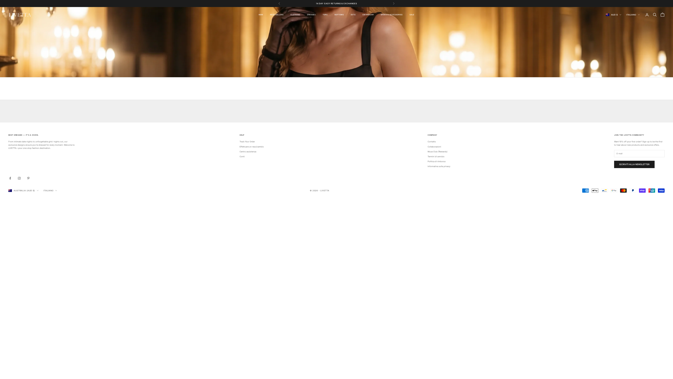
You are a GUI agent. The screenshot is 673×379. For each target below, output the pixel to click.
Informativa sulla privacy (439, 166)
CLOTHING (295, 15)
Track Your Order (247, 141)
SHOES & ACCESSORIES (392, 15)
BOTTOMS (339, 15)
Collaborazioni (434, 146)
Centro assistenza (248, 151)
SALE (412, 15)
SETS (353, 15)
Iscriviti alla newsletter (634, 164)
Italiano (631, 15)
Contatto (432, 141)
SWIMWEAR (367, 15)
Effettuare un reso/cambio (252, 146)
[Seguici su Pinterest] (28, 178)
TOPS (325, 15)
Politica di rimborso (437, 161)
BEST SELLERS (276, 15)
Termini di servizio (436, 156)
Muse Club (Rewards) (437, 151)
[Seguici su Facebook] (10, 178)
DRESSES (311, 15)
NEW (261, 15)
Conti (242, 156)
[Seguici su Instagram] (19, 178)
